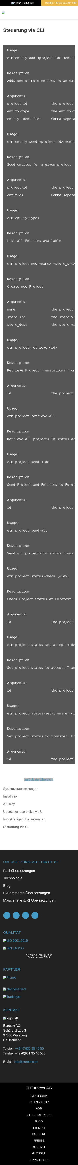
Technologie (12, 878)
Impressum (39, 1095)
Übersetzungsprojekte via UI (23, 811)
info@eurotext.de (26, 1062)
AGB (39, 1108)
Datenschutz (39, 1102)
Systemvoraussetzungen (20, 789)
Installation (11, 796)
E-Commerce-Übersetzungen (26, 893)
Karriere (39, 1134)
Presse (38, 1140)
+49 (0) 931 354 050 (65, 2)
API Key (9, 804)
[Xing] (25, 915)
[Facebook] (16, 915)
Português (28, 2)
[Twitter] (6, 915)
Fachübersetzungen (19, 871)
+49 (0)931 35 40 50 (29, 1048)
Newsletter (38, 1159)
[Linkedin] (34, 915)
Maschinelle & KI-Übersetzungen (29, 900)
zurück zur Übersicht (38, 779)
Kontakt (38, 1147)
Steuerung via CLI (16, 827)
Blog (6, 886)
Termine (39, 1127)
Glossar (39, 1153)
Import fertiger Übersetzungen (24, 819)
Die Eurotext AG (39, 1114)
